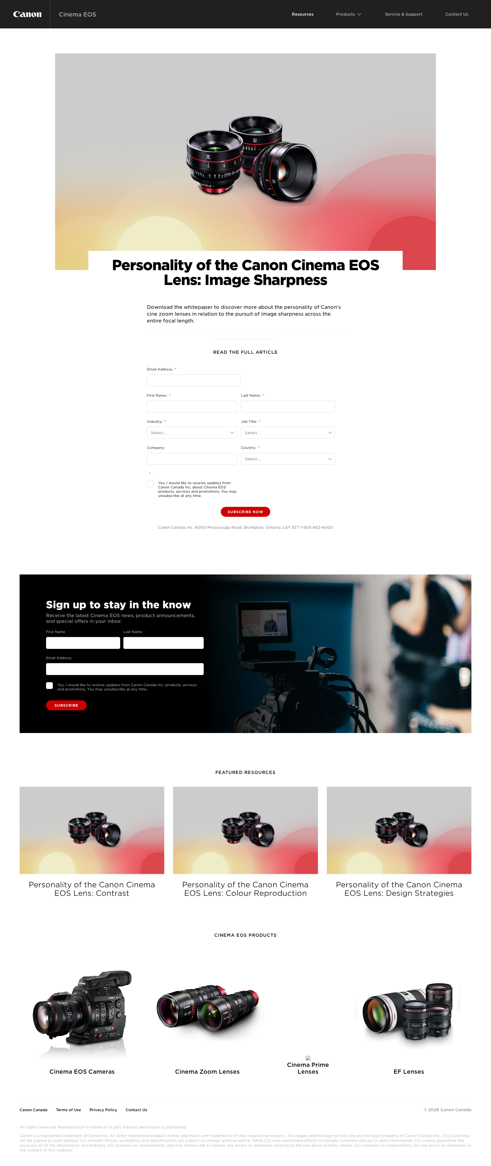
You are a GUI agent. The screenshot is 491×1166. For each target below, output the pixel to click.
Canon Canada (33, 1110)
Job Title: (251, 421)
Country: (250, 447)
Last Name (134, 632)
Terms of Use (68, 1110)
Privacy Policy (103, 1110)
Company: (156, 447)
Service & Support (404, 14)
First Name (57, 632)
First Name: (158, 395)
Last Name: (252, 395)
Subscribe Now (245, 512)
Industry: (156, 421)
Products (345, 14)
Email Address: (161, 369)
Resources (302, 14)
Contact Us (456, 14)
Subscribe (66, 705)
